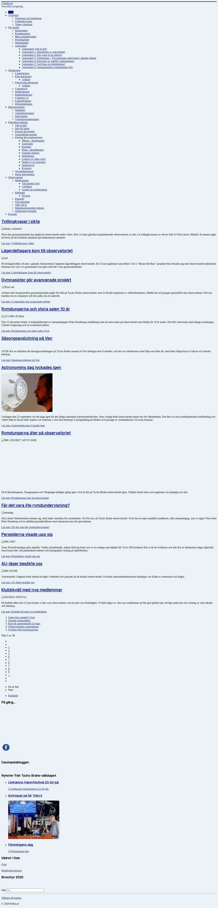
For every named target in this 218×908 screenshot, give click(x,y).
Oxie (4, 864)
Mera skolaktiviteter (25, 36)
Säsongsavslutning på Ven (26, 338)
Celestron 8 (21, 88)
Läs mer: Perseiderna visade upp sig (20, 556)
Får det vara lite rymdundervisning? (35, 505)
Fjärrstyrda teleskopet (26, 82)
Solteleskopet (22, 91)
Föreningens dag (20, 845)
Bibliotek (20, 192)
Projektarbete (22, 39)
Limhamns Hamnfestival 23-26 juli (33, 782)
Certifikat (27, 186)
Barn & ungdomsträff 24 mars (24, 623)
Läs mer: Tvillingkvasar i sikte (17, 243)
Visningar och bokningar (28, 18)
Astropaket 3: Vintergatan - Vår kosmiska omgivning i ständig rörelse (59, 58)
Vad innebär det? (31, 183)
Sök (3, 890)
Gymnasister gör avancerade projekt (36, 280)
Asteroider (27, 143)
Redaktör (13, 695)
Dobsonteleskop (23, 103)
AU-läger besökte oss (21, 563)
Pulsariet (19, 198)
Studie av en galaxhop (34, 162)
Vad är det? (21, 125)
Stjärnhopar (28, 156)
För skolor (13, 27)
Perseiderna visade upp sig (27, 534)
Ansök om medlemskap (34, 189)
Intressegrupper (16, 107)
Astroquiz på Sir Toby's (25, 796)
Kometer (26, 146)
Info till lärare (22, 128)
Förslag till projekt (25, 131)
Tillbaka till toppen (11, 897)
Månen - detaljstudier (33, 140)
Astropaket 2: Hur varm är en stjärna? (42, 55)
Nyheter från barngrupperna (23, 629)
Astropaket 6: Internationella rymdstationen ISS (47, 67)
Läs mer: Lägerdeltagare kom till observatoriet (26, 272)
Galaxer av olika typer (34, 159)
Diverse (26, 195)
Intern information (24, 174)
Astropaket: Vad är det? (34, 48)
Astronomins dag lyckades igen (31, 367)
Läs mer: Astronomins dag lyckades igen (23, 425)
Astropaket (21, 45)
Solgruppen (21, 116)
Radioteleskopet (23, 94)
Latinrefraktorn (23, 100)
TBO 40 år (21, 204)
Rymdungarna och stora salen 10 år (35, 309)
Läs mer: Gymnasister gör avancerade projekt (25, 301)
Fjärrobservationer (18, 122)
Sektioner (20, 110)
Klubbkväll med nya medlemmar (31, 589)
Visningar (13, 15)
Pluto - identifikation (33, 149)
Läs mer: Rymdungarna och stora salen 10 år (25, 330)
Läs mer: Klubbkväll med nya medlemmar (24, 611)
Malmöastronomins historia (29, 208)
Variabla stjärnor (30, 152)
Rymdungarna (22, 33)
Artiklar (26, 79)
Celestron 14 (22, 97)
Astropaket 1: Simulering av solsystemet (43, 51)
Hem (10, 12)
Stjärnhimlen (22, 42)
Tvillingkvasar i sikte (20, 221)
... (9, 674)
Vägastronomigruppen (27, 119)
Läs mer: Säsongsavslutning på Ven (20, 360)
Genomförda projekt (26, 134)
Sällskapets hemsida (25, 211)
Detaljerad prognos (11, 870)
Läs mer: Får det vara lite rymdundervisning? (25, 527)
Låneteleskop (22, 73)
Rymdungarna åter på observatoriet (36, 433)
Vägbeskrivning (23, 21)
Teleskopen (14, 70)
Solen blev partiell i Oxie (21, 617)
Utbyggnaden (22, 201)
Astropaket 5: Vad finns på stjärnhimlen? (43, 64)
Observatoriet (15, 177)
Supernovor (28, 165)
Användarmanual (24, 171)
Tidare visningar (23, 24)
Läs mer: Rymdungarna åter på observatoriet (25, 497)
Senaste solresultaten (19, 620)
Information (21, 30)
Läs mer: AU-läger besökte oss (17, 582)
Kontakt (12, 214)
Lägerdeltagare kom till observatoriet (37, 250)
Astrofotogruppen (24, 113)
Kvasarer (27, 168)
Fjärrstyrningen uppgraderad (23, 626)
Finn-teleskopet (23, 76)
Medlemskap (22, 180)
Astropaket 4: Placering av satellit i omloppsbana (48, 61)
